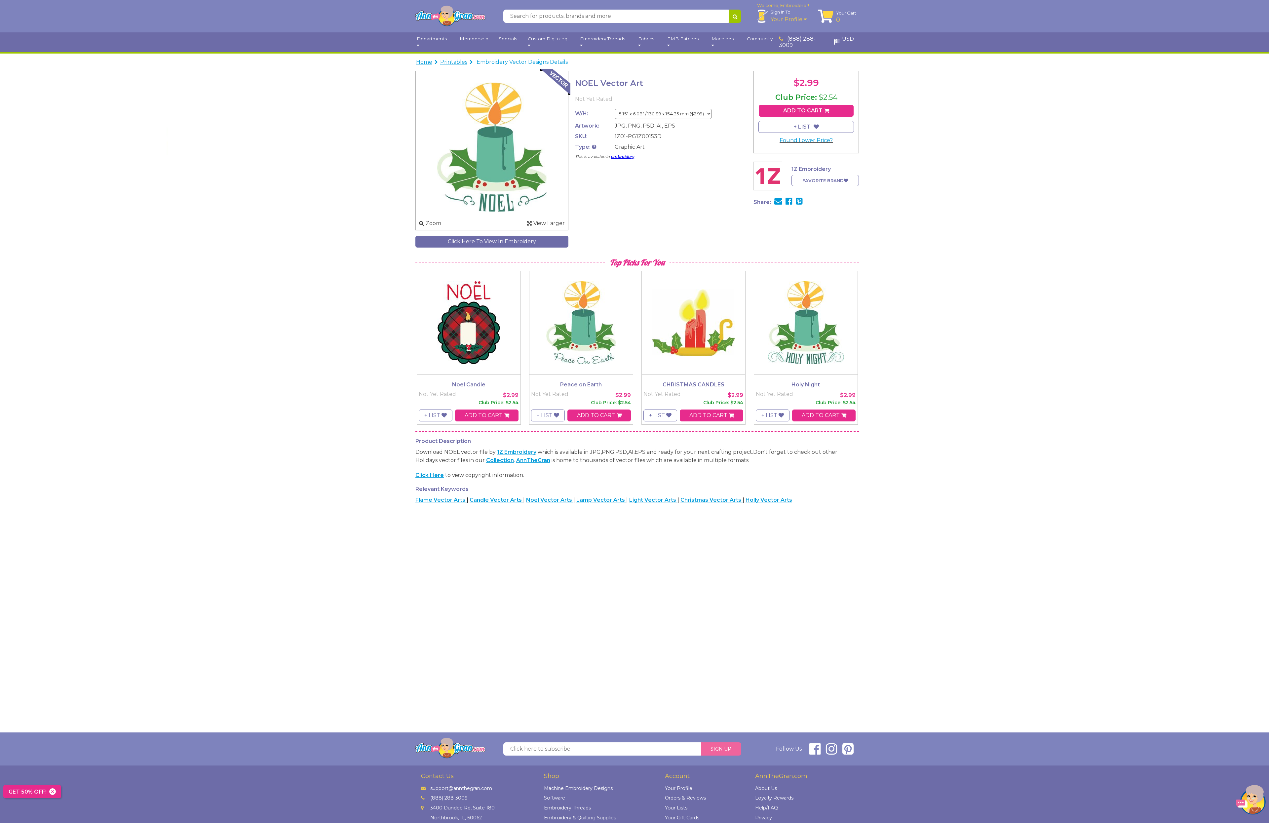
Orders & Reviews (685, 798)
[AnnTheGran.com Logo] (450, 16)
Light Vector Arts (653, 500)
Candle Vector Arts (496, 500)
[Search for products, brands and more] (735, 16)
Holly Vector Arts (769, 500)
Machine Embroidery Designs (578, 788)
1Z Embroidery (516, 452)
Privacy (763, 818)
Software (554, 798)
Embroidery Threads (567, 808)
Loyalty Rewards (774, 798)
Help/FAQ (766, 808)
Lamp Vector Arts (601, 500)
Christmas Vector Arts (711, 500)
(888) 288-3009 (797, 42)
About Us (766, 788)
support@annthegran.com (461, 788)
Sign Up (721, 749)
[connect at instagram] (831, 752)
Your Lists (676, 808)
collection (500, 460)
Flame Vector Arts (441, 500)
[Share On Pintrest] (799, 202)
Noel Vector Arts (549, 500)
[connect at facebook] (815, 752)
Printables (453, 62)
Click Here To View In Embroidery (492, 241)
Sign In (780, 12)
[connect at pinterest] (848, 752)
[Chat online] (1251, 801)
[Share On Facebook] (789, 202)
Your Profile (787, 19)
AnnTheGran (533, 460)
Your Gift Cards (682, 818)
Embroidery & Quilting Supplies (580, 818)
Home (424, 62)
